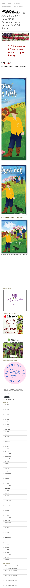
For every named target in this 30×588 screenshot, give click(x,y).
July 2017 (7, 527)
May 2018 (7, 512)
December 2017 (8, 522)
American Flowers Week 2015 (11, 568)
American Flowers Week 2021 (11, 582)
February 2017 (8, 534)
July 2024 (7, 419)
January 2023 (7, 441)
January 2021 (7, 471)
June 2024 (7, 421)
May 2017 (7, 532)
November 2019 (8, 485)
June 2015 (7, 559)
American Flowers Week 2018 (11, 575)
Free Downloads (18, 6)
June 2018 (7, 510)
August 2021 (7, 458)
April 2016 (7, 552)
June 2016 (7, 547)
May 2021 (7, 466)
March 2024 (7, 426)
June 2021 (7, 463)
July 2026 (7, 404)
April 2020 (7, 483)
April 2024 (7, 424)
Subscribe (7, 397)
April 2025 (7, 414)
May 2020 (7, 480)
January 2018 (7, 520)
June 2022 (7, 446)
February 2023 (8, 439)
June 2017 (7, 530)
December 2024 (8, 416)
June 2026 (7, 407)
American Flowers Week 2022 (11, 585)
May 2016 (7, 549)
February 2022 (8, 453)
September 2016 (8, 539)
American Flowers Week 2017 (11, 573)
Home (3, 3)
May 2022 (7, 448)
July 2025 (7, 411)
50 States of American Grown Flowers (12, 565)
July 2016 (7, 544)
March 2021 (7, 468)
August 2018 (7, 505)
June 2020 (7, 478)
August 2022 (7, 443)
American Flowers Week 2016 (11, 570)
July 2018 (7, 507)
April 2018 (7, 515)
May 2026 (7, 409)
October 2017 (7, 525)
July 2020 (7, 475)
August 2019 (7, 488)
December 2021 (8, 456)
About (9, 3)
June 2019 (7, 493)
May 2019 (7, 495)
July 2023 (7, 431)
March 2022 (7, 451)
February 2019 (8, 500)
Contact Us (17, 3)
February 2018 (8, 517)
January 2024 (7, 429)
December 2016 (8, 537)
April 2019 (7, 498)
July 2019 (7, 490)
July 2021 (7, 461)
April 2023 (7, 436)
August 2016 (7, 542)
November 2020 (8, 473)
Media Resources (6, 6)
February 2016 (8, 554)
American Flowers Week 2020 (11, 580)
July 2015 (7, 557)
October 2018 (7, 503)
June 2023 (7, 434)
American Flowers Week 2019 (11, 578)
